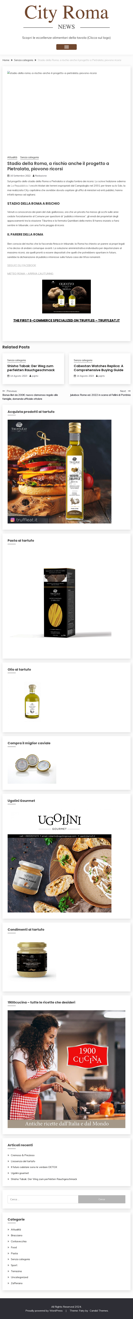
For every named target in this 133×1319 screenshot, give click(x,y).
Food (14, 1247)
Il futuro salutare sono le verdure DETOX (34, 1167)
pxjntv (35, 375)
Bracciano (16, 1235)
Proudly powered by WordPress (44, 1310)
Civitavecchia (18, 1241)
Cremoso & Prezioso (23, 1155)
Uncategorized (19, 1277)
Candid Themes (99, 1310)
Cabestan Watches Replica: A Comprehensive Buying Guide (98, 368)
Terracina (16, 1271)
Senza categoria (29, 157)
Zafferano (17, 1283)
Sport (14, 1265)
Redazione (41, 175)
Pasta (14, 1253)
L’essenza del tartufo (23, 1161)
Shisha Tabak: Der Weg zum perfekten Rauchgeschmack (31, 368)
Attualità (12, 157)
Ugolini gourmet (20, 1173)
